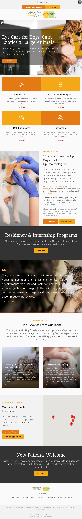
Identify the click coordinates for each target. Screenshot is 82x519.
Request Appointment (34, 7)
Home (12, 497)
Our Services (9, 61)
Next (53, 73)
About (18, 497)
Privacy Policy (10, 507)
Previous (29, 73)
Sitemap (73, 507)
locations (51, 193)
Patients (32, 497)
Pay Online (52, 7)
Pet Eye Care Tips (50, 497)
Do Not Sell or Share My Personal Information (28, 507)
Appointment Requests (60, 94)
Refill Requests (21, 128)
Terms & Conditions (49, 507)
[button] (53, 417)
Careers (60, 497)
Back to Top (41, 509)
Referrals (60, 128)
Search (67, 507)
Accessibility (60, 507)
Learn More (21, 107)
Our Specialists (66, 221)
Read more (8, 385)
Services (25, 497)
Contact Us (41, 473)
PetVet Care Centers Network (44, 516)
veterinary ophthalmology (55, 186)
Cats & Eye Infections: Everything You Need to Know (19, 365)
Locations (68, 497)
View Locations (10, 432)
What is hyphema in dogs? (58, 365)
